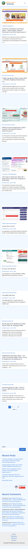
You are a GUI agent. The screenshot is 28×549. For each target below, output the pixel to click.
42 (18, 407)
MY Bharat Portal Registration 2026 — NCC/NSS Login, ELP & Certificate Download (13, 518)
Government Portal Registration (9, 174)
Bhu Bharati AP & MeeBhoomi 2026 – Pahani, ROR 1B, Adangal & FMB (14, 324)
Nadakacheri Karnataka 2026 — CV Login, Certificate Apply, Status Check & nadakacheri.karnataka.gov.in (14, 357)
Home (14, 534)
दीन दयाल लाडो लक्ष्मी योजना (9, 269)
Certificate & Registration (8, 26)
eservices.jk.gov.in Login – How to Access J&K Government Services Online (13, 389)
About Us (14, 538)
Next (15, 409)
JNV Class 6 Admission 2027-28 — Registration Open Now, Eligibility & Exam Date (13, 178)
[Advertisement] (14, 51)
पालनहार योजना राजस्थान (8, 226)
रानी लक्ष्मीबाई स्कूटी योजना (8, 295)
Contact (14, 540)
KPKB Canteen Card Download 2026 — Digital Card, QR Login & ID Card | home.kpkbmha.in (13, 524)
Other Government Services (8, 124)
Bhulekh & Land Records (7, 321)
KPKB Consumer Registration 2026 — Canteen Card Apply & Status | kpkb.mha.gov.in (14, 129)
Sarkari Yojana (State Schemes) (9, 223)
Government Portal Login (8, 75)
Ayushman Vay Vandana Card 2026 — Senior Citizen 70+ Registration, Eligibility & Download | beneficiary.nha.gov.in (13, 513)
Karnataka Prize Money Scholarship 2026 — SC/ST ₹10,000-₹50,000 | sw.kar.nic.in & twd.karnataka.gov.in (13, 500)
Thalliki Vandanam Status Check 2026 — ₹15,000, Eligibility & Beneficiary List (14, 79)
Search (4, 446)
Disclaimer (14, 536)
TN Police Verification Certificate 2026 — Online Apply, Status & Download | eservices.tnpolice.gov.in (14, 30)
